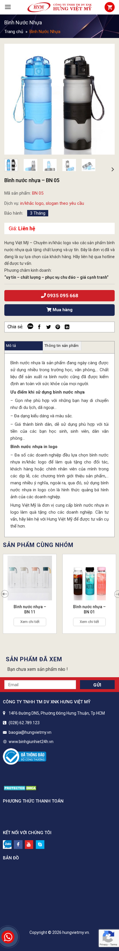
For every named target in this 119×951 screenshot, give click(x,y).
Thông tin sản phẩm (61, 345)
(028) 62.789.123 (24, 722)
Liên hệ (26, 228)
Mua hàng (61, 309)
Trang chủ (13, 31)
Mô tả (11, 345)
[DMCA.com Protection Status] (20, 787)
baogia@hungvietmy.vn (30, 732)
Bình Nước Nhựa (23, 22)
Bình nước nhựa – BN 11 (30, 609)
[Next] (105, 99)
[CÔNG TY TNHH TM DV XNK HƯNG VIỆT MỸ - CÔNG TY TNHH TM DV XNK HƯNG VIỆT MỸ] (59, 7)
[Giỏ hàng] (110, 7)
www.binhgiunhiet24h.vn (31, 741)
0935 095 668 (62, 295)
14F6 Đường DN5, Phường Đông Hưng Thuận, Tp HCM (57, 713)
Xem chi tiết (30, 621)
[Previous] (14, 99)
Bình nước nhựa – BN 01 (89, 609)
